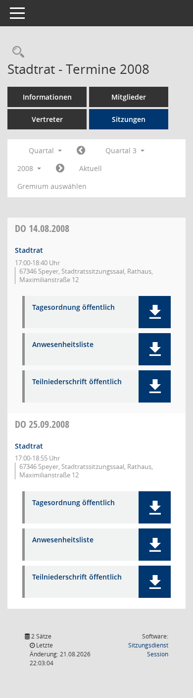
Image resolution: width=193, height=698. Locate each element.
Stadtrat (29, 250)
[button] (155, 312)
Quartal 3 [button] (122, 150)
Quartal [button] (42, 150)
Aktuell (90, 168)
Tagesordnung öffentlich (73, 307)
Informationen (47, 97)
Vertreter (47, 119)
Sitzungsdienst (148, 649)
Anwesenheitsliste (63, 345)
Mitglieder (128, 97)
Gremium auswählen (52, 186)
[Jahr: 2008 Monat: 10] (60, 168)
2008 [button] (26, 168)
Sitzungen (128, 119)
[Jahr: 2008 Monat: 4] (81, 151)
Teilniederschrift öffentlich (77, 382)
